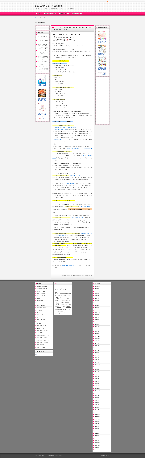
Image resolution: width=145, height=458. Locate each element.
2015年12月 (97, 386)
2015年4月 (97, 404)
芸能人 (62, 312)
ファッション (67, 295)
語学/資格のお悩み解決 (42, 288)
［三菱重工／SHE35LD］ (58, 139)
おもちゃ (61, 286)
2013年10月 (97, 445)
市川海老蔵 (66, 302)
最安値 (68, 304)
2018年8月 (97, 317)
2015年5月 (97, 402)
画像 (69, 309)
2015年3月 (97, 407)
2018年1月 (97, 333)
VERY (58, 286)
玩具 (59, 309)
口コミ (69, 300)
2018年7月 (97, 319)
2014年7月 (97, 426)
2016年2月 (97, 383)
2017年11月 (97, 338)
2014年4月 (97, 433)
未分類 (38, 298)
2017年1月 (97, 362)
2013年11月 (97, 442)
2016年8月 (97, 371)
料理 (63, 304)
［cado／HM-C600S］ (74, 175)
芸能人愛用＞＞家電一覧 (42, 337)
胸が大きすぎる (40, 314)
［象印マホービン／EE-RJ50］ (59, 129)
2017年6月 (97, 350)
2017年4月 (97, 355)
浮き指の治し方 (40, 310)
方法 (65, 304)
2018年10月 (97, 312)
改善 (61, 304)
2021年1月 (97, 288)
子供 (63, 302)
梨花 (59, 307)
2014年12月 (97, 414)
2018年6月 (97, 322)
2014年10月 (97, 419)
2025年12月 (97, 286)
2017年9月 (97, 343)
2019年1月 (97, 307)
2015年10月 (97, 390)
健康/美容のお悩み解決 (50, 13)
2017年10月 (97, 341)
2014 (56, 286)
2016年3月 (97, 381)
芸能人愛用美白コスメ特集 (43, 335)
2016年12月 (97, 364)
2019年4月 (97, 300)
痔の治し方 (39, 312)
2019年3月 (97, 303)
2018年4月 (97, 326)
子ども (60, 302)
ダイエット (63, 295)
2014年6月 (97, 428)
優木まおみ (60, 300)
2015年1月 (97, 412)
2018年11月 (97, 310)
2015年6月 (97, 400)
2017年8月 (97, 345)
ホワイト (68, 298)
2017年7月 (97, 348)
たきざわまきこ (67, 286)
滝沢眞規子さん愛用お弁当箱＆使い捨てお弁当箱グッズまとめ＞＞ (43, 58)
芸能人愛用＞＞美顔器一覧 (43, 340)
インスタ (57, 289)
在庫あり (56, 302)
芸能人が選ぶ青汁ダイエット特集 (44, 325)
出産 (64, 300)
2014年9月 (97, 421)
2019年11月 (97, 291)
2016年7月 (97, 374)
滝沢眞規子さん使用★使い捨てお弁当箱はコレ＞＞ (43, 36)
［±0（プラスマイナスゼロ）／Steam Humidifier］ (64, 127)
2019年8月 (97, 293)
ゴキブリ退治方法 (41, 300)
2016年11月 (97, 367)
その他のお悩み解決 (77, 13)
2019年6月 (97, 295)
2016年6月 (97, 376)
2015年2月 (97, 409)
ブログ (58, 298)
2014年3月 (97, 435)
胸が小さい (39, 317)
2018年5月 (97, 324)
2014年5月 (97, 431)
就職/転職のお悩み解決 (42, 291)
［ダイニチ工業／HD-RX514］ (77, 217)
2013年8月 (97, 450)
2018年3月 (97, 329)
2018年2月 (97, 331)
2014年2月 (97, 438)
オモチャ (66, 293)
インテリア (62, 293)
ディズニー (39, 303)
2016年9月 (97, 369)
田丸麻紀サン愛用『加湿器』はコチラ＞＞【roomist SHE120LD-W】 (79, 148)
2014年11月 (97, 416)
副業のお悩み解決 (64, 13)
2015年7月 (97, 397)
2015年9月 (97, 393)
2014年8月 (97, 423)
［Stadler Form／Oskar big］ (68, 265)
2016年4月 (97, 378)
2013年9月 (97, 447)
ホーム (39, 13)
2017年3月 (97, 357)
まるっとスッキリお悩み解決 (48, 6)
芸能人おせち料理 (41, 319)
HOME (36, 17)
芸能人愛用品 (40, 332)
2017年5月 (97, 352)
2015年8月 (97, 395)
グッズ (58, 295)
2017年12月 (97, 336)
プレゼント (64, 298)
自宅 (59, 312)
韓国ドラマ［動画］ (41, 347)
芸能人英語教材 (40, 344)
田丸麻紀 (64, 309)
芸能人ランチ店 (40, 328)
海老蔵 (63, 307)
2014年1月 (97, 440)
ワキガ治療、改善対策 (42, 307)
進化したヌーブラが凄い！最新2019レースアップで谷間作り (43, 63)
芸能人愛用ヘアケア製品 (42, 330)
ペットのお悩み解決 (41, 305)
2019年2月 (97, 305)
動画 (66, 300)
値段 (56, 300)
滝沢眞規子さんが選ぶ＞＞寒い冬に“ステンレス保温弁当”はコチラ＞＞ (43, 52)
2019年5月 (97, 298)
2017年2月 (97, 359)
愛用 (57, 304)
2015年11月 (97, 388)
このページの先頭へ (106, 455)
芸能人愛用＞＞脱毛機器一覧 (43, 342)
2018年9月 (97, 314)
